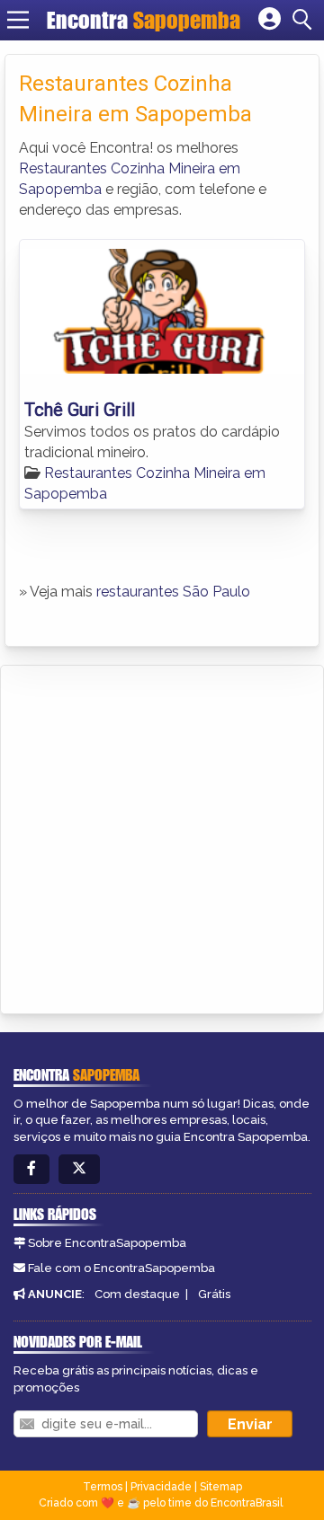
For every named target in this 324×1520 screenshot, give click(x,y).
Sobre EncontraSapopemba (107, 1243)
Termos (102, 1486)
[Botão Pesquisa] (305, 19)
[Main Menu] (18, 20)
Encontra (143, 19)
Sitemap (221, 1486)
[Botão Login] (269, 20)
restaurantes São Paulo (173, 591)
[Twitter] (79, 1169)
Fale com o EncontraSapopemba (121, 1268)
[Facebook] (32, 1169)
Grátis (214, 1294)
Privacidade (161, 1486)
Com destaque (137, 1294)
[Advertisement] (162, 836)
